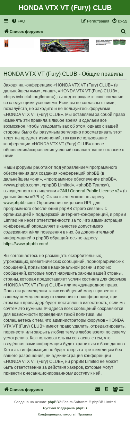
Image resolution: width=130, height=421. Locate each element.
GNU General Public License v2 (90, 191)
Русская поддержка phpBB (65, 408)
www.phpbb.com (19, 202)
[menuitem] (18, 21)
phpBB (53, 402)
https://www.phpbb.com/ (25, 243)
